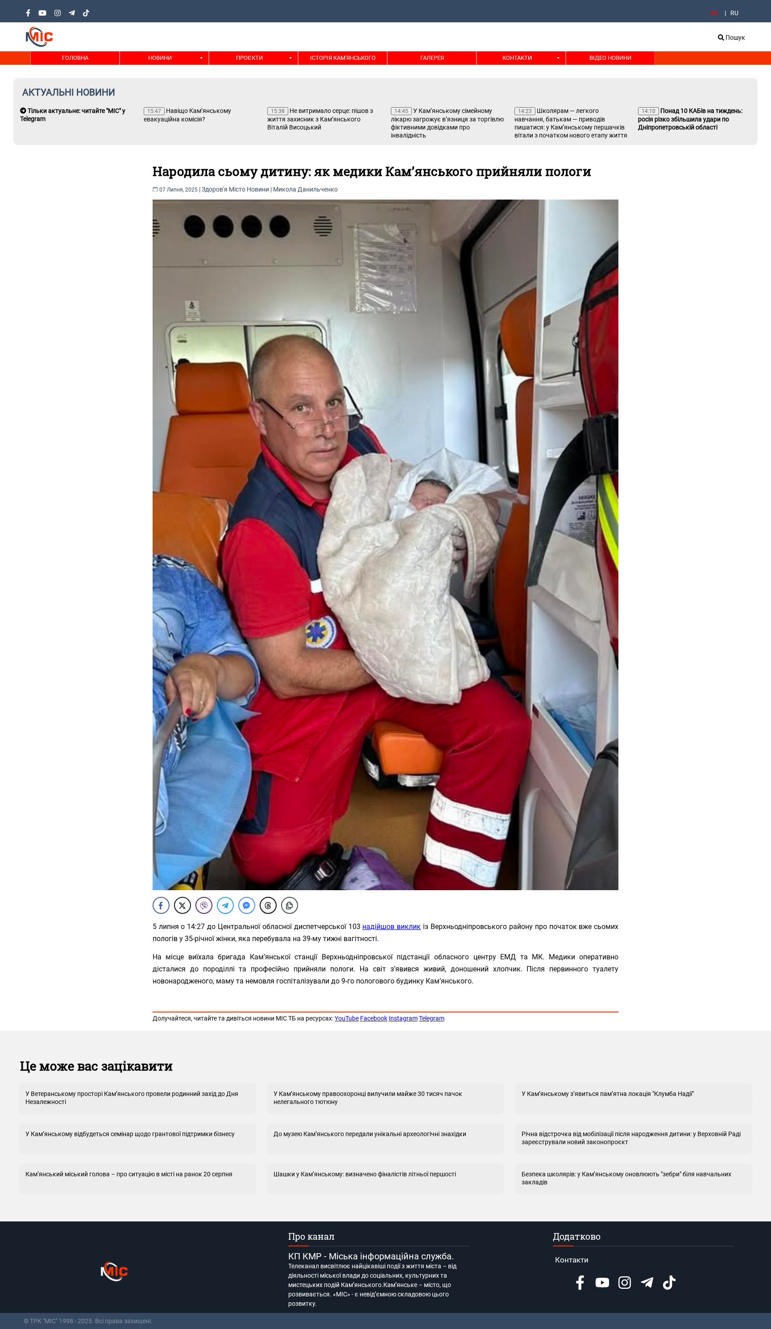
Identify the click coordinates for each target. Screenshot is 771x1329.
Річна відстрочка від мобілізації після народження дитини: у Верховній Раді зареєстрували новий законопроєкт (631, 1138)
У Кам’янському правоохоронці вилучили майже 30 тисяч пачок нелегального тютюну (368, 1097)
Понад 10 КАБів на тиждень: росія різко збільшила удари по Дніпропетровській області (690, 119)
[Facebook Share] (161, 905)
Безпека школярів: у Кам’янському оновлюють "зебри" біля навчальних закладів (626, 1178)
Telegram (431, 1018)
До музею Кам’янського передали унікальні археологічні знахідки (370, 1133)
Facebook (373, 1018)
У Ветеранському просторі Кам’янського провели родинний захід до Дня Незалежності (131, 1097)
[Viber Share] (203, 905)
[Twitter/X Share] (182, 905)
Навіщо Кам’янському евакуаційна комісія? (187, 115)
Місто (237, 189)
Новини (160, 57)
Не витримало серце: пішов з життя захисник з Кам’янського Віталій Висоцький (320, 119)
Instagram (403, 1018)
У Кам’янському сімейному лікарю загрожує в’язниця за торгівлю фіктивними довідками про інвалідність (447, 123)
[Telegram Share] (225, 905)
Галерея (432, 57)
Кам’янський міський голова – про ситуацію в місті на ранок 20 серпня (128, 1174)
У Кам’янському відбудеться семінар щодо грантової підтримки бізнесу (130, 1133)
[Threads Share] (268, 905)
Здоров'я (215, 189)
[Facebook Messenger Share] (246, 905)
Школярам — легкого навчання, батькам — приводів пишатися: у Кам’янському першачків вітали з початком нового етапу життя (570, 123)
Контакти (517, 57)
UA (714, 13)
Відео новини (610, 57)
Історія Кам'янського (343, 57)
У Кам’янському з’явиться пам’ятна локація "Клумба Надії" (608, 1093)
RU (734, 13)
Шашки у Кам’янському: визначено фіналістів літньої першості (365, 1174)
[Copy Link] (289, 905)
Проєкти (249, 57)
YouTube (347, 1018)
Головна (75, 57)
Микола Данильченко (305, 189)
